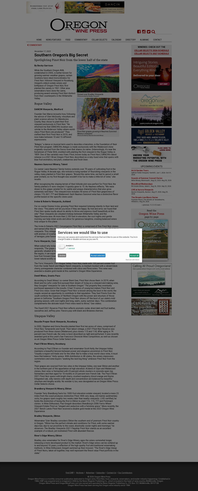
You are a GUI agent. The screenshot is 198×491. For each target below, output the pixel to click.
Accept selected (98, 255)
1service (70, 248)
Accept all (134, 255)
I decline (62, 255)
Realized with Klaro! (132, 260)
